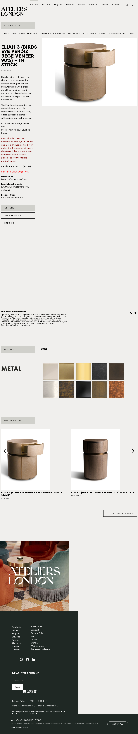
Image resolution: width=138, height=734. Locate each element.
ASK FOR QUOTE (12, 215)
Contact (116, 4)
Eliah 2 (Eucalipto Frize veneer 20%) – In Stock (102, 492)
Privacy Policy (37, 633)
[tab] (44, 349)
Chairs (6, 33)
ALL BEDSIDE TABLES (123, 513)
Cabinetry (91, 33)
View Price (6, 70)
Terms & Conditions (40, 649)
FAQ (33, 636)
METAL (44, 349)
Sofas (14, 33)
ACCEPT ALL (118, 724)
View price (76, 495)
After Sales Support (36, 628)
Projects (58, 4)
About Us (93, 4)
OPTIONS (9, 207)
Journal (104, 4)
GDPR (34, 639)
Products (34, 4)
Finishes (81, 4)
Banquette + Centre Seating (52, 33)
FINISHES (9, 223)
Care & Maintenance (37, 644)
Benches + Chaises (76, 33)
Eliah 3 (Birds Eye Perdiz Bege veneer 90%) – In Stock (31, 494)
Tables (102, 33)
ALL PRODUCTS (12, 25)
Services (70, 4)
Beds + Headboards (28, 33)
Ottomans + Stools (116, 33)
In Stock (46, 4)
